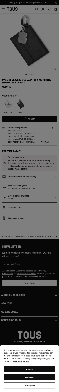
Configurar (29, 385)
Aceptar (29, 369)
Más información (21, 361)
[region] (29, 368)
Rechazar (29, 377)
